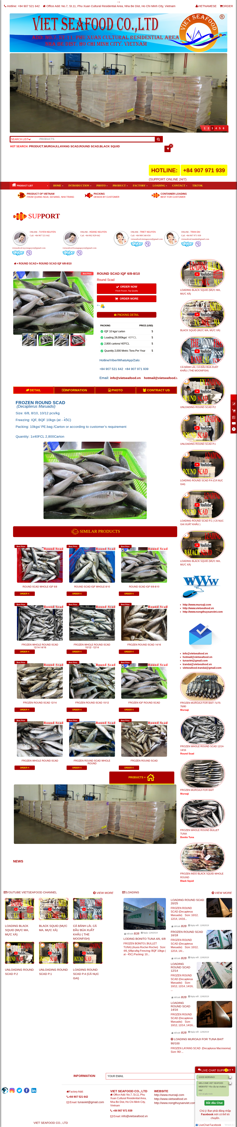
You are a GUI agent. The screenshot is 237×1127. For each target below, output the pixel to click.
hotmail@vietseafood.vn (162, 378)
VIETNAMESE (207, 6)
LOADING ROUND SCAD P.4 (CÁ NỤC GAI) (86, 974)
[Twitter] (19, 1090)
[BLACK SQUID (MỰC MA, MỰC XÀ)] (53, 909)
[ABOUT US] (20, 216)
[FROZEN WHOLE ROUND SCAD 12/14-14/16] (40, 620)
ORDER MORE (128, 298)
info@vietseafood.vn (126, 378)
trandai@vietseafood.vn (197, 664)
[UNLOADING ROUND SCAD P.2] (19, 953)
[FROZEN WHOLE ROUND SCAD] (40, 736)
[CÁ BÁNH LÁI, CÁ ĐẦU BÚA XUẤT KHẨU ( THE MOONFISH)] (87, 909)
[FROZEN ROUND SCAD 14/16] (144, 620)
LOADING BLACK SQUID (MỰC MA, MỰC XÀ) (17, 930)
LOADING (159, 185)
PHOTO (101, 185)
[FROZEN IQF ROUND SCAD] (144, 678)
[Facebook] (26, 1090)
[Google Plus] (34, 1090)
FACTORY (139, 185)
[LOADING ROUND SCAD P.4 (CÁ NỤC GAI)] (87, 953)
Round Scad (28, 263)
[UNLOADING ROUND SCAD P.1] (53, 953)
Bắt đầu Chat (214, 1102)
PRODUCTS (136, 777)
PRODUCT (36, 146)
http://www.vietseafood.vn (198, 608)
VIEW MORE (104, 892)
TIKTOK (197, 185)
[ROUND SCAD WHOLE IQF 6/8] (40, 562)
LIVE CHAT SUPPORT (216, 1070)
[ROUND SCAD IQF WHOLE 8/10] (92, 562)
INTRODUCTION (78, 185)
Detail (35, 390)
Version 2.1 (230, 1125)
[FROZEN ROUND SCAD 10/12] (92, 678)
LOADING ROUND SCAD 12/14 (180, 967)
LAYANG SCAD (68, 146)
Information (76, 390)
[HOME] (150, 777)
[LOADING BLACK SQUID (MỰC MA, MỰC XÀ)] (19, 909)
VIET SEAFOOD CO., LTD (51, 1122)
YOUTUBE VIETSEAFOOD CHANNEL (32, 892)
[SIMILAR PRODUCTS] (75, 531)
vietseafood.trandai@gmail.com (202, 667)
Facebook (207, 1114)
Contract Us (158, 390)
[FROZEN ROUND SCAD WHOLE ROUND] (92, 736)
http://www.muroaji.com (197, 604)
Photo (117, 390)
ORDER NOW (126, 288)
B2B (136, 933)
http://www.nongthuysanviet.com (203, 611)
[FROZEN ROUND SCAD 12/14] (40, 678)
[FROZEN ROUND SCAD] (144, 736)
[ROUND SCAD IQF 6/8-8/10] (144, 562)
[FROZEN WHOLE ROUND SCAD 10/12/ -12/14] (92, 620)
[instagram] (5, 1090)
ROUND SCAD (89, 146)
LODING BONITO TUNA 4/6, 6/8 (144, 938)
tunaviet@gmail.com (195, 660)
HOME (57, 185)
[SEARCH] (158, 139)
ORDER (227, 6)
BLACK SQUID (110, 146)
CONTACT (178, 185)
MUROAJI (50, 146)
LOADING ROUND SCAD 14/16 (180, 1006)
